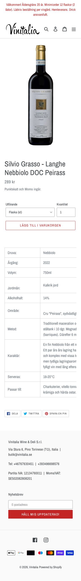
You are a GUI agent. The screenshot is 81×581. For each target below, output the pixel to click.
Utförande (11, 204)
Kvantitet (62, 204)
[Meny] (73, 28)
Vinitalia (33, 567)
